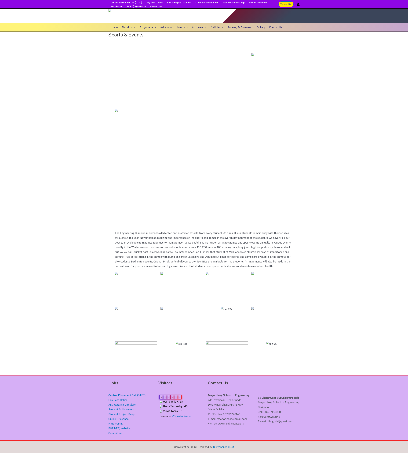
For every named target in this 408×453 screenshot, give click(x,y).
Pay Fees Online (154, 2)
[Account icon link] (298, 4)
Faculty (180, 27)
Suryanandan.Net (223, 447)
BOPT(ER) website (136, 6)
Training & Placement (240, 27)
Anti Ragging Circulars (179, 2)
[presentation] (134, 27)
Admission (166, 27)
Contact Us (275, 27)
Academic (198, 27)
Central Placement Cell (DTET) (126, 2)
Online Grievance (258, 2)
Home (114, 27)
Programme (146, 27)
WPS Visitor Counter (181, 416)
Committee (156, 6)
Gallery (261, 27)
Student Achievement (206, 2)
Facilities (215, 27)
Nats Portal (116, 6)
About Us (127, 27)
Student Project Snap (233, 2)
